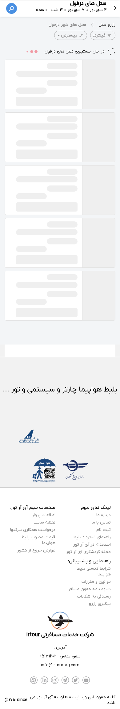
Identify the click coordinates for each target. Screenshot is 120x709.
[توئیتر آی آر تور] (75, 680)
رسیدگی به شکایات (94, 596)
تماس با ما (101, 522)
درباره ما (103, 515)
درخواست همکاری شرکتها (32, 530)
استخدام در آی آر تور (92, 544)
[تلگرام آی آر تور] (65, 680)
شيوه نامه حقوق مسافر (89, 589)
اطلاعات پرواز (43, 515)
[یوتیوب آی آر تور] (86, 680)
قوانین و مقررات (96, 582)
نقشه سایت (44, 522)
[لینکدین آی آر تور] (44, 680)
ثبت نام (103, 530)
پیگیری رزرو (100, 604)
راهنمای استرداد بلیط (92, 537)
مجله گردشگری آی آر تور (88, 552)
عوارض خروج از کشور (36, 550)
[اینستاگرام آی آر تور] (54, 680)
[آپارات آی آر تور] (34, 680)
